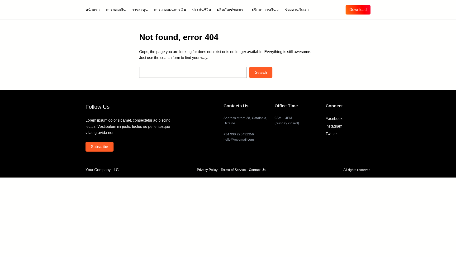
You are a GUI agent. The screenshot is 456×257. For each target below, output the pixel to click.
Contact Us (257, 170)
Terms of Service (233, 170)
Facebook (334, 119)
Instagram (334, 126)
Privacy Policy (207, 170)
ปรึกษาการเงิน (264, 10)
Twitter (331, 134)
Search (261, 72)
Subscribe (99, 147)
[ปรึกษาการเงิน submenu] (278, 10)
